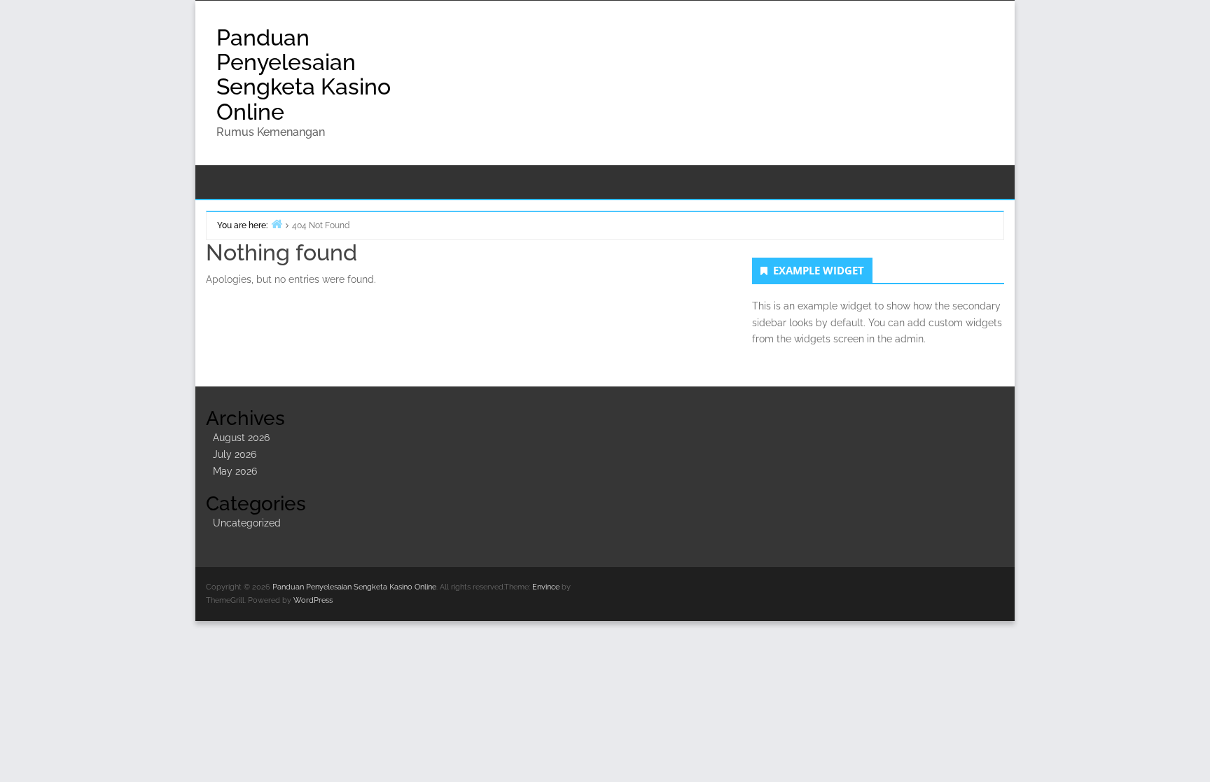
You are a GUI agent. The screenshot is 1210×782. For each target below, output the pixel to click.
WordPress (313, 600)
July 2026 (234, 454)
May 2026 (235, 471)
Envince (545, 587)
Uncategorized (247, 523)
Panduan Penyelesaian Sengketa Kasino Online (303, 75)
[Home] (276, 224)
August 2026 (241, 437)
